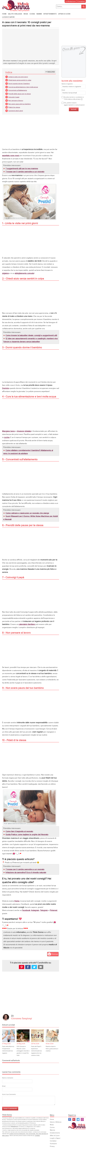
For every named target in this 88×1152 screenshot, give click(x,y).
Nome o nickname (7, 1078)
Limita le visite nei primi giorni (18, 77)
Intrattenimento (50, 14)
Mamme (39, 14)
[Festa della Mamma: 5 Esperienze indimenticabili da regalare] (8, 1035)
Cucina (32, 14)
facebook (28, 967)
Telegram (78, 1119)
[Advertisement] (30, 44)
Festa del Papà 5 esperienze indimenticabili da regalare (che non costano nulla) (36, 1051)
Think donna (16, 5)
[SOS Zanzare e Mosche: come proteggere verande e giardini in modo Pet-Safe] (23, 1035)
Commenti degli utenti (15, 111)
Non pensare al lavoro (15, 100)
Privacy (52, 1146)
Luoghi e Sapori (8, 17)
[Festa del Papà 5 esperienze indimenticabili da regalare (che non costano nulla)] (37, 1035)
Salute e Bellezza (15, 14)
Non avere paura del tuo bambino (19, 104)
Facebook (69, 1119)
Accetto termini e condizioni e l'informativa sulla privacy (74, 98)
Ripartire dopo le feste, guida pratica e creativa (52, 1049)
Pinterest (73, 1119)
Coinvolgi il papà (13, 97)
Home (4, 14)
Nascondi (51, 72)
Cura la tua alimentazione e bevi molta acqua (23, 87)
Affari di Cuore (64, 14)
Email (3, 1086)
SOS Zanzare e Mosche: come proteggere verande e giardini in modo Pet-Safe (23, 1051)
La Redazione (70, 1)
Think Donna (77, 1125)
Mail (40, 967)
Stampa (55, 954)
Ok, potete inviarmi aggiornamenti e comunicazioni (74, 104)
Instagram (82, 1119)
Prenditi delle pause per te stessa (19, 94)
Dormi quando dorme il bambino (19, 84)
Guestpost (53, 1143)
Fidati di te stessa (14, 107)
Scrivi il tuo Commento (9, 1094)
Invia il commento (10, 1108)
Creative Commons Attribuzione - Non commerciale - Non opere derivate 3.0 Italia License (25, 1134)
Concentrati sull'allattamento (17, 90)
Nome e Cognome (67, 84)
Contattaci (81, 1)
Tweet (34, 967)
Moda (26, 14)
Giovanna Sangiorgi (21, 1018)
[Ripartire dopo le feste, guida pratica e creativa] (52, 1035)
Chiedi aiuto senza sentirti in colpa (19, 80)
